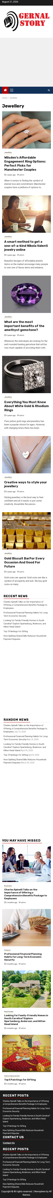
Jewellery (8, 153)
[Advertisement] (26, 62)
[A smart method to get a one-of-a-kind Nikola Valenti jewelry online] (26, 214)
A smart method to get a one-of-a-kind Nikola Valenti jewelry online (26, 246)
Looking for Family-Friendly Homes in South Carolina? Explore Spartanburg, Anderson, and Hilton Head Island (25, 623)
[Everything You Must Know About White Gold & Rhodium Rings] (26, 374)
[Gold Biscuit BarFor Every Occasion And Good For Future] (26, 530)
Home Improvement (12, 1076)
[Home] (5, 90)
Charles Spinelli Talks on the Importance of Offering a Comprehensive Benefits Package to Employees (25, 605)
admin (21, 175)
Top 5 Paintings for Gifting (16, 631)
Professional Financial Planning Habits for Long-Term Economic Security (23, 957)
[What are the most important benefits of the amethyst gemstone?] (26, 294)
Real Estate (8, 1012)
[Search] (49, 90)
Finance (7, 950)
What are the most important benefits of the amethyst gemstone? (24, 326)
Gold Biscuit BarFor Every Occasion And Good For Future (24, 562)
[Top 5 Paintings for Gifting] (26, 1053)
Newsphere (40, 1191)
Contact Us (9, 1143)
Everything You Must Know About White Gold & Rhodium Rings (26, 406)
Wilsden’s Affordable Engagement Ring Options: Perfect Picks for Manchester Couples (25, 164)
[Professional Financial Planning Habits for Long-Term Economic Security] (26, 927)
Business (8, 886)
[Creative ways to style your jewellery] (26, 454)
